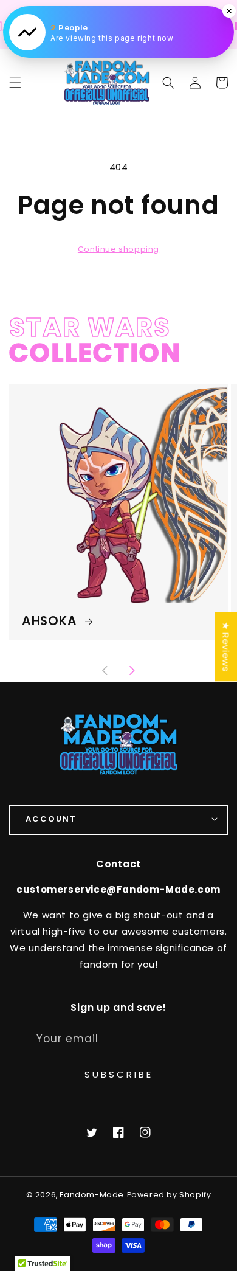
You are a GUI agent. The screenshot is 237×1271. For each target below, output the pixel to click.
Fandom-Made (92, 1195)
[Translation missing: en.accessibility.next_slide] (131, 672)
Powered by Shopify (169, 1195)
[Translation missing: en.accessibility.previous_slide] (105, 672)
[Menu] (15, 82)
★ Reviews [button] (225, 646)
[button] (168, 82)
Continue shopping (118, 249)
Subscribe (118, 1074)
